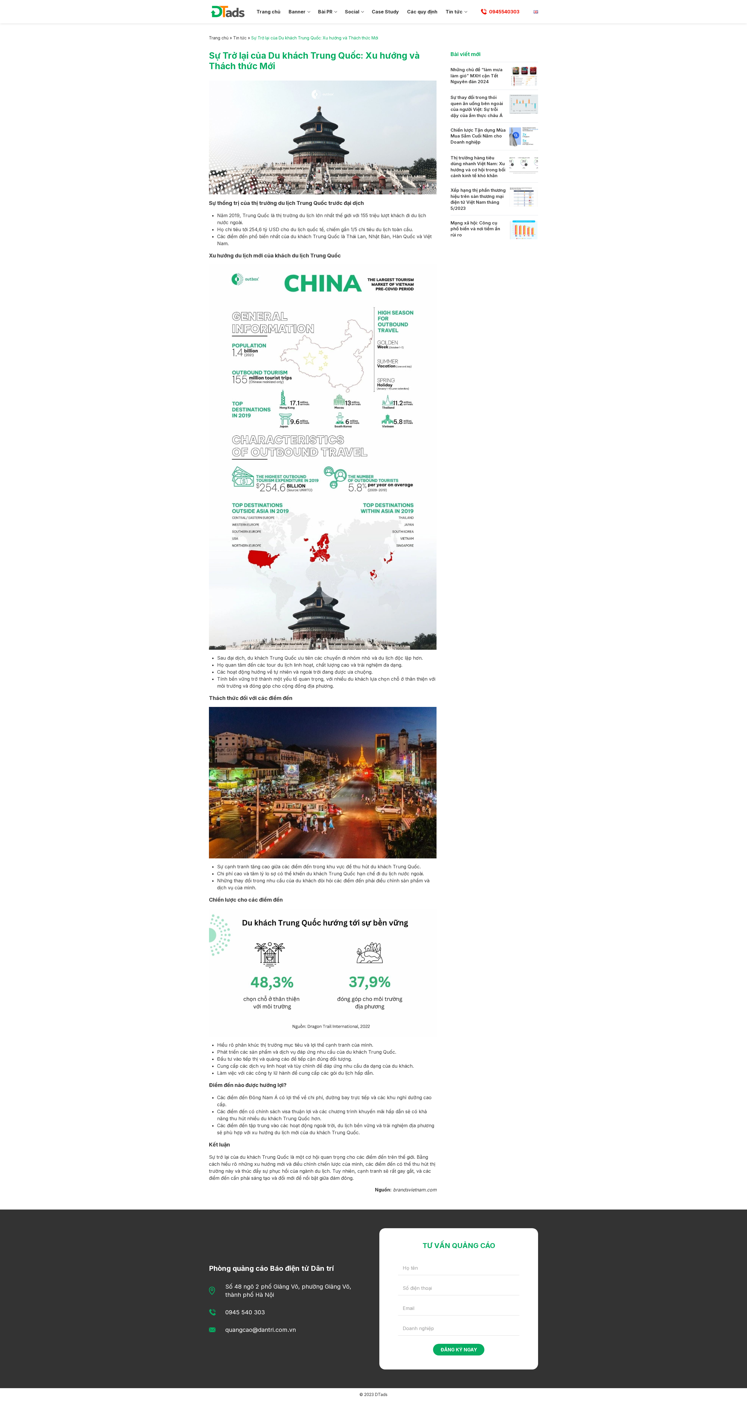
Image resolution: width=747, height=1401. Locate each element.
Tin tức (454, 12)
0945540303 (504, 12)
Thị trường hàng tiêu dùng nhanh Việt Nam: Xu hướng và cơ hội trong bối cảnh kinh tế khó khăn (478, 167)
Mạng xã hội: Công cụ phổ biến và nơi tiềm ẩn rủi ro (475, 229)
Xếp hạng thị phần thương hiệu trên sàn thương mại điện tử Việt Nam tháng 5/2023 (478, 199)
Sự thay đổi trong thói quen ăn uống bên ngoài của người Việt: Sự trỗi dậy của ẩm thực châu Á (477, 106)
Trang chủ (268, 12)
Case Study (385, 12)
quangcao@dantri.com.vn (260, 1329)
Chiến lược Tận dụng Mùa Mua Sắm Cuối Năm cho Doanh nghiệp (478, 136)
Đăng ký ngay (459, 1350)
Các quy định (422, 12)
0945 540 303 (245, 1312)
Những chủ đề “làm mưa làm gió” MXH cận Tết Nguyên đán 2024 (476, 75)
